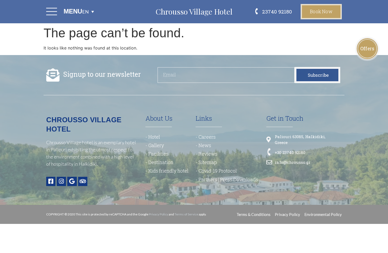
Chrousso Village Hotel (194, 11)
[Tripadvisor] (82, 181)
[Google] (72, 181)
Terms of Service (186, 214)
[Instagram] (61, 181)
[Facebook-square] (50, 181)
